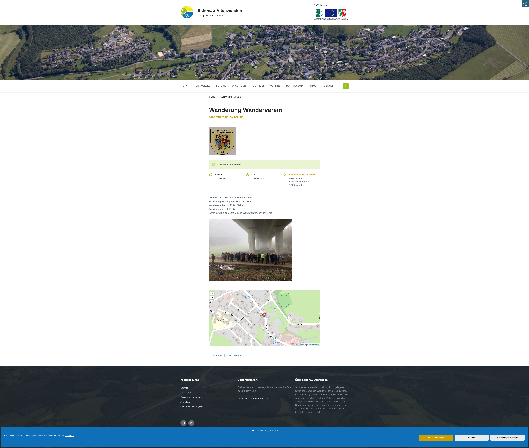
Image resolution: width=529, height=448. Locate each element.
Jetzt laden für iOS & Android (253, 398)
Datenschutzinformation (192, 397)
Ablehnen (472, 437)
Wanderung (236, 117)
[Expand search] (346, 86)
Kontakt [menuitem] (327, 86)
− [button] (212, 297)
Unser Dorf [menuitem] (239, 86)
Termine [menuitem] (221, 86)
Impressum (185, 392)
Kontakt (184, 388)
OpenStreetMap (314, 344)
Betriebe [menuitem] (259, 86)
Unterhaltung (219, 117)
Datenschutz (69, 436)
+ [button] (212, 293)
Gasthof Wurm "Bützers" (303, 174)
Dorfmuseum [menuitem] (294, 86)
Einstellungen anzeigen (507, 437)
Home (212, 97)
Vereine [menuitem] (275, 86)
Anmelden (185, 402)
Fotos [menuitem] (312, 86)
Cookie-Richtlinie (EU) (191, 407)
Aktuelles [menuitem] (203, 86)
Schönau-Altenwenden (220, 10)
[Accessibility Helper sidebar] (525, 3)
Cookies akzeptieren (436, 437)
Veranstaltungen (231, 97)
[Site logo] (187, 18)
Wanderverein (234, 355)
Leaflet (303, 344)
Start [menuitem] (187, 86)
